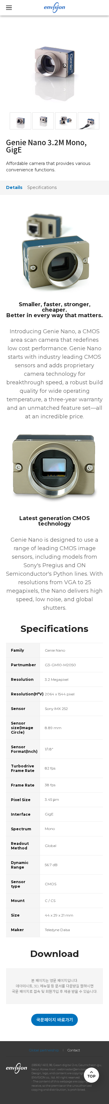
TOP (91, 1076)
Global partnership (44, 1050)
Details (14, 187)
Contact (74, 1050)
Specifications (42, 187)
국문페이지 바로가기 (54, 1020)
